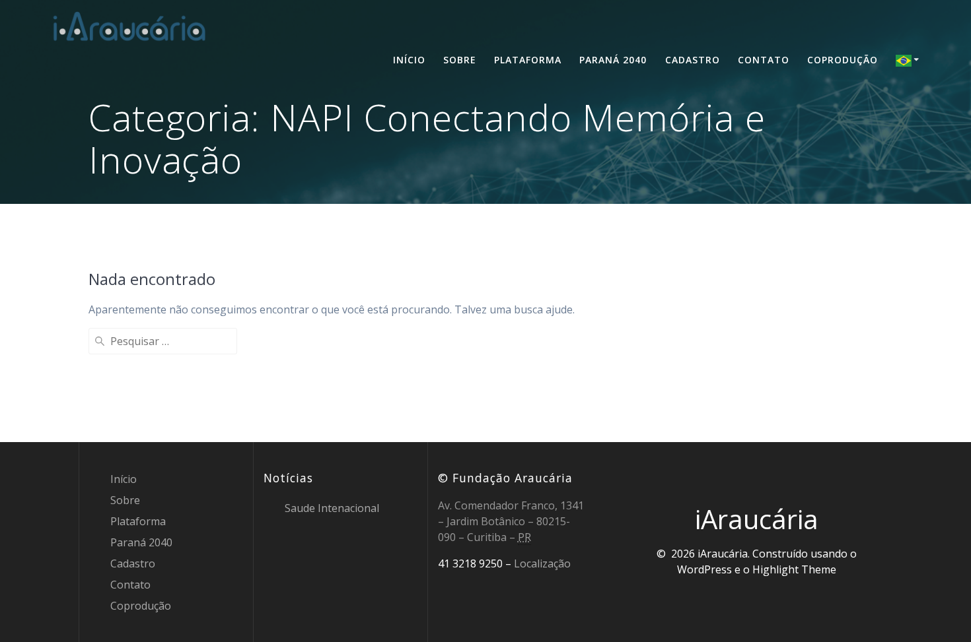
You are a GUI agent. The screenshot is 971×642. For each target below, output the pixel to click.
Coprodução (842, 59)
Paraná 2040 (613, 59)
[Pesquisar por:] (163, 341)
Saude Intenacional (332, 508)
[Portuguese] (909, 60)
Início (409, 59)
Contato (763, 59)
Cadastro (692, 59)
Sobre (459, 59)
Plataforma (527, 59)
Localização (542, 563)
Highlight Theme (794, 569)
